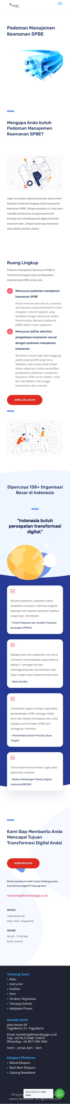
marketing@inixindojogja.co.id (27, 895)
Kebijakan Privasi (21, 1008)
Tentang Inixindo (21, 1004)
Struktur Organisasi (23, 999)
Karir (13, 994)
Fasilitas (15, 989)
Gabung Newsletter (23, 1073)
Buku (13, 979)
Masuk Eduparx (20, 1063)
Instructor (16, 984)
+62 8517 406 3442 (34, 1041)
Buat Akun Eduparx (22, 1068)
